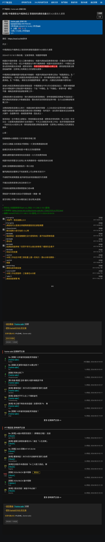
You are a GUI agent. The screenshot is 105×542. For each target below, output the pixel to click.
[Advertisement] (52, 302)
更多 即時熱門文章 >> (52, 497)
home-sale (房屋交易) (18, 9)
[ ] (13, 360)
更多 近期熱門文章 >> (52, 420)
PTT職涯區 (6, 9)
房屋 (17, 324)
